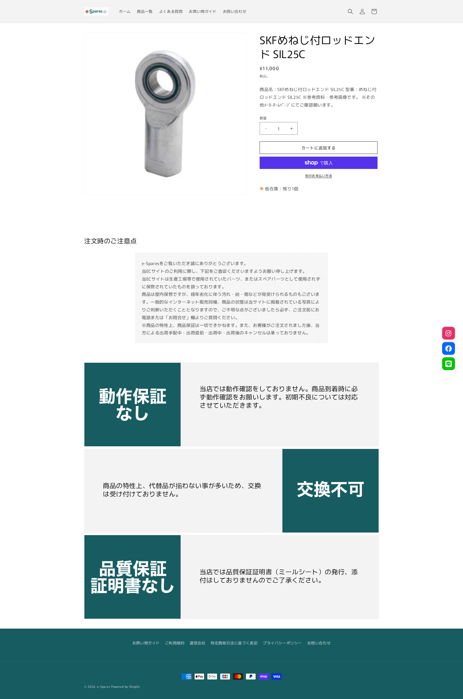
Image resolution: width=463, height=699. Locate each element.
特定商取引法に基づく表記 (234, 642)
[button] (350, 11)
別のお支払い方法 (318, 175)
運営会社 (197, 642)
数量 (263, 117)
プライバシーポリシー (282, 642)
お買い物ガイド (146, 642)
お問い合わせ (319, 642)
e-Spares (103, 686)
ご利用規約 (175, 642)
